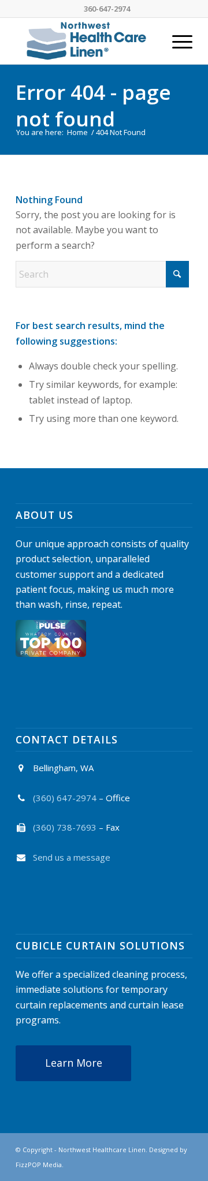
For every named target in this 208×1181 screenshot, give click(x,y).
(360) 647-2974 (64, 797)
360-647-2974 (107, 8)
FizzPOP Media (39, 1164)
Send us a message (71, 857)
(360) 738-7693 (64, 827)
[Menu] (176, 41)
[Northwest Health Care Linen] (86, 41)
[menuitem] (176, 41)
